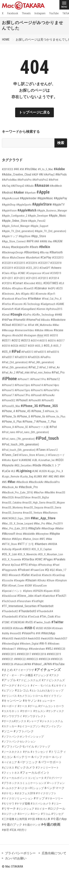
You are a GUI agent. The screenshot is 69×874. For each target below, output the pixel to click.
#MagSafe (34, 528)
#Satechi (47, 575)
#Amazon (41, 185)
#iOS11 (6, 340)
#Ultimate (18, 628)
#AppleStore (42, 204)
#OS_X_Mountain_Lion (50, 554)
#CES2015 (19, 262)
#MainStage (47, 528)
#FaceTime (21, 298)
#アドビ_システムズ (29, 680)
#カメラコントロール (30, 695)
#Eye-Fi (51, 293)
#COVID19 (55, 273)
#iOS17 (60, 340)
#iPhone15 (8, 390)
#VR (38, 633)
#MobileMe (29, 533)
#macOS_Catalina (11, 502)
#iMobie (39, 330)
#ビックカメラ (25, 767)
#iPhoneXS (48, 400)
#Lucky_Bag (26, 476)
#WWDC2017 (24, 654)
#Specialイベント (12, 590)
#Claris (6, 273)
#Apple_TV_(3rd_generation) (50, 231)
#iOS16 (52, 340)
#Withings (22, 648)
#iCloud (6, 325)
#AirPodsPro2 (40, 179)
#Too (57, 616)
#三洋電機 (8, 819)
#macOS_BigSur (40, 497)
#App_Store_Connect (14, 241)
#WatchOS (7, 638)
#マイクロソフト (46, 793)
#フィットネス (11, 772)
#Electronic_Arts (11, 293)
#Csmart (18, 283)
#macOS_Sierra (52, 507)
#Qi (47, 570)
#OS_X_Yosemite (11, 559)
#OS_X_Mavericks (27, 554)
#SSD (56, 590)
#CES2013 (57, 257)
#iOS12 (16, 340)
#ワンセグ (57, 813)
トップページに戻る (34, 112)
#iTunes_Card (10, 455)
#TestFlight (38, 601)
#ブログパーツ (53, 777)
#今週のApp (59, 819)
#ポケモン (8, 793)
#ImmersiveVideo (24, 330)
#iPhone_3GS (48, 406)
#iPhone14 (37, 385)
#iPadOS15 (40, 351)
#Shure (50, 580)
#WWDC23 (32, 659)
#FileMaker (34, 298)
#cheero (56, 268)
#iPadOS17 (8, 357)
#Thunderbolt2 (10, 611)
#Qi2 (52, 569)
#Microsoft (8, 534)
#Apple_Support (39, 225)
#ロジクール (56, 808)
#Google (16, 314)
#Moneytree (42, 533)
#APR (30, 241)
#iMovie (48, 330)
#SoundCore (40, 585)
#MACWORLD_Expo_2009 (16, 518)
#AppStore (24, 236)
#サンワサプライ (12, 716)
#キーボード (9, 706)
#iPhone (9, 378)
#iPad (16, 351)
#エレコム (22, 690)
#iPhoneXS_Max (11, 406)
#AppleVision (9, 210)
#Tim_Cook (47, 616)
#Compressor (33, 273)
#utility (5, 633)
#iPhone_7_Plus (46, 421)
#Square (48, 590)
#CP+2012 (19, 278)
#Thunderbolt (45, 606)
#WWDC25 (56, 659)
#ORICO (26, 549)
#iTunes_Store (27, 455)
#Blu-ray (44, 252)
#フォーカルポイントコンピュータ (23, 777)
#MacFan (39, 492)
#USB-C (29, 628)
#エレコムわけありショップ (46, 690)
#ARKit (43, 241)
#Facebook (8, 298)
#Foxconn (17, 304)
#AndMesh (56, 185)
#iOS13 (25, 340)
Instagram (39, 13)
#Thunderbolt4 (45, 611)
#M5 (4, 482)
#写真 (13, 829)
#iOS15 (43, 340)
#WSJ (49, 649)
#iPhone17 (8, 395)
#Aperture (30, 192)
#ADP (35, 174)
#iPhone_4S (23, 411)
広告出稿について (54, 853)
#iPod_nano (8, 432)
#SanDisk (36, 575)
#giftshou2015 (54, 308)
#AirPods (61, 174)
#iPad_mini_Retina (40, 372)
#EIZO (59, 288)
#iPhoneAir (48, 395)
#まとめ (7, 670)
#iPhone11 (24, 379)
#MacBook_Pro (28, 487)
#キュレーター (46, 700)
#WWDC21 (7, 659)
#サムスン (39, 711)
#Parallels (59, 559)
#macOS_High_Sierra (33, 502)
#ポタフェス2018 (25, 793)
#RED (5, 575)
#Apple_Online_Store (14, 221)
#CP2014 (54, 278)
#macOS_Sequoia (33, 507)
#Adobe (59, 169)
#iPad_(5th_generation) (15, 367)
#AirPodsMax (9, 179)
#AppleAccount (10, 198)
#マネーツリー (54, 798)
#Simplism (61, 580)
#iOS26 (14, 345)
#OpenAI (17, 549)
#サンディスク (55, 711)
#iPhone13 (8, 385)
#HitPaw (7, 320)
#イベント (24, 685)
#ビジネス (8, 767)
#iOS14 (35, 340)
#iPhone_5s (9, 416)
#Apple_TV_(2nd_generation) (18, 231)
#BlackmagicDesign (12, 252)
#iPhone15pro (22, 390)
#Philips (33, 564)
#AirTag (6, 185)
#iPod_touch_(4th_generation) (20, 444)
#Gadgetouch (48, 304)
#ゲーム (33, 706)
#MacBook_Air (10, 487)
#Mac (11, 482)
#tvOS (29, 622)
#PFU (24, 565)
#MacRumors (50, 512)
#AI (41, 174)
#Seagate (19, 580)
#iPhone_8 (8, 427)
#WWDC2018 (39, 654)
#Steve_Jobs (25, 596)
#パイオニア (9, 762)
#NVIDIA (52, 544)
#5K (22, 169)
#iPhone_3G (29, 406)
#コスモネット (11, 711)
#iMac (56, 324)
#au (50, 241)
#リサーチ (9, 808)
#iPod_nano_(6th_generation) (32, 432)
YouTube (54, 13)
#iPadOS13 (27, 351)
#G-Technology (31, 304)
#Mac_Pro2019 (54, 523)
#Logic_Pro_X (55, 471)
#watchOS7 (60, 638)
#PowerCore (37, 569)
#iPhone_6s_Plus (55, 416)
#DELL (39, 283)
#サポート (26, 711)
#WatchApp (48, 633)
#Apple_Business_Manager (52, 210)
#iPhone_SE (21, 427)
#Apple (43, 192)
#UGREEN (7, 628)
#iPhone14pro (51, 385)
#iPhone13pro (22, 385)
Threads (26, 13)
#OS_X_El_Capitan (41, 549)
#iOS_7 (57, 345)
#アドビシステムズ (53, 680)
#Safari (25, 575)
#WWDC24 (44, 659)
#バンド (57, 757)
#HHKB (58, 314)
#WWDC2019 (54, 654)
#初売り (22, 829)
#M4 (62, 476)
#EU (32, 293)
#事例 (39, 819)
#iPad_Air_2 (8, 372)
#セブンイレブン (51, 726)
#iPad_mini (23, 372)
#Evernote (41, 293)
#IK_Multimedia (43, 324)
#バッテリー (22, 757)
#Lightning (23, 471)
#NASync (17, 538)
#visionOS (15, 633)
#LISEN (43, 471)
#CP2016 (7, 283)
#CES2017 (43, 262)
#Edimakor (40, 288)
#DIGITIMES (50, 283)
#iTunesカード (56, 455)
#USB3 (39, 628)
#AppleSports (23, 204)
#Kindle (36, 465)
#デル (26, 751)
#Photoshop (45, 564)
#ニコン (7, 757)
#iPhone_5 (37, 411)
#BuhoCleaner (17, 257)
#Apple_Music (57, 215)
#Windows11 (9, 648)
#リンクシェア (25, 808)
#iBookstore (58, 320)
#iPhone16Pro (51, 390)
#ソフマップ (42, 746)
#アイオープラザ (24, 669)
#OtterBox (28, 559)
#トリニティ (57, 751)
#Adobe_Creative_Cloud (16, 174)
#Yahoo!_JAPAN (42, 664)
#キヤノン (30, 700)
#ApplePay (60, 198)
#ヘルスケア (9, 788)
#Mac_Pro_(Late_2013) (14, 528)
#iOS (46, 335)
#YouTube (59, 664)
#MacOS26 (8, 497)
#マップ (39, 798)
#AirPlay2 (49, 174)
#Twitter (57, 622)
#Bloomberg (31, 252)
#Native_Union (31, 538)
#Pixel (56, 564)
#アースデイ (9, 685)
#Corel (45, 273)
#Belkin (44, 247)
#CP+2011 (7, 278)
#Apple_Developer (38, 215)
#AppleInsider (28, 198)
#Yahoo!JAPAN (22, 664)
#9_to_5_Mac (45, 169)
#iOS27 (23, 345)
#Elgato (25, 293)
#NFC (42, 538)
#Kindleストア (51, 465)
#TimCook (33, 616)
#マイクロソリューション (17, 798)
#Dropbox (17, 288)
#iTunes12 (52, 449)
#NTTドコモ (26, 544)
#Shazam (31, 580)
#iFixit (31, 324)
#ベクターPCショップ (31, 788)
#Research (15, 575)
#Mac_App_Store (43, 518)
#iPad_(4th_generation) (41, 362)
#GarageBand (28, 308)
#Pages (48, 559)
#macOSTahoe (23, 497)
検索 (60, 143)
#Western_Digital (29, 643)
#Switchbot (48, 595)
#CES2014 (7, 262)
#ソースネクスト (12, 751)
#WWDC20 (59, 648)
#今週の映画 (50, 824)
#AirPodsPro (24, 179)
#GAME (60, 304)
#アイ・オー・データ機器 (17, 675)
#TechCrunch (9, 601)
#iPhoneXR (35, 400)
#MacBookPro (52, 482)
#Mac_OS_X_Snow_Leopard (17, 523)
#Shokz (41, 580)
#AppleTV (59, 204)
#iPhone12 (53, 379)
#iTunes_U (41, 455)
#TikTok (23, 616)
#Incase (58, 330)
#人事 (46, 819)
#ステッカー (9, 726)
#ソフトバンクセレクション (19, 741)
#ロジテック (9, 813)
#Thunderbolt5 (10, 616)
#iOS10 (54, 335)
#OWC (39, 559)
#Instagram (30, 335)
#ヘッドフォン (56, 783)
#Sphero (27, 590)
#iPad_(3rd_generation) (15, 362)
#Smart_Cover (16, 585)
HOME (5, 39)
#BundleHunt (33, 257)
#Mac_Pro (39, 523)
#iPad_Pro (58, 372)
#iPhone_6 (23, 416)
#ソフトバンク (24, 731)
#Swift (38, 595)
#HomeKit (19, 320)
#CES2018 (56, 262)
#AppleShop (9, 204)
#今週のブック (12, 824)
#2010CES (7, 169)
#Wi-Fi (43, 643)
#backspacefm (20, 247)
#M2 (50, 476)
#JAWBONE (25, 460)
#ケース (22, 706)
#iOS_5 (39, 345)
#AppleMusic (45, 198)
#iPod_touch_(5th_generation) (18, 449)
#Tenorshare (24, 601)
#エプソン (8, 690)
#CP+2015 (31, 278)
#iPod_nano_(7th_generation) (18, 438)
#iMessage (8, 330)
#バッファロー (41, 757)
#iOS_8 (6, 352)
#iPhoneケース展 (39, 427)
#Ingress (7, 335)
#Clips (13, 273)
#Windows (53, 643)
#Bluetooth (56, 252)
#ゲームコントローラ (51, 706)
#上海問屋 (21, 819)
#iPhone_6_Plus (12, 421)
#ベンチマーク (54, 788)
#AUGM (57, 241)
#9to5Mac (31, 169)
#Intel (40, 335)
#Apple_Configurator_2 (14, 215)
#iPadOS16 (53, 351)
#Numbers (41, 544)
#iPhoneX (22, 400)
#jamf (15, 460)
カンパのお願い (15, 858)
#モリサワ (8, 803)
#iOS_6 (48, 345)
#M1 (45, 476)
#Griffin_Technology (43, 314)
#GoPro (27, 314)
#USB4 (47, 628)
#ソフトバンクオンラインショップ (23, 736)
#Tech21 (61, 596)
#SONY (28, 585)
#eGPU (51, 288)
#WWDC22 (20, 659)
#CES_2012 (32, 267)
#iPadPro (45, 357)
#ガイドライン (53, 695)
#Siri (4, 585)
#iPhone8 (36, 395)
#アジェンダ (41, 675)
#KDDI (59, 460)
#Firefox (6, 304)
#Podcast (24, 570)
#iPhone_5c (51, 411)
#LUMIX (38, 476)
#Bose (5, 257)
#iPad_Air (54, 367)
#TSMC (6, 622)
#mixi (19, 533)
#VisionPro (28, 633)
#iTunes (41, 450)
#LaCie (6, 471)
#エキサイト (59, 685)
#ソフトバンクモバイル (18, 746)
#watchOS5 (34, 638)
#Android (7, 192)
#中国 (31, 819)
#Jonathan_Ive (46, 460)
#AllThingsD (17, 185)
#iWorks (6, 460)
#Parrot (6, 564)
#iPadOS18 (21, 357)
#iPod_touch (47, 438)
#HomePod (33, 320)
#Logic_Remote (10, 476)
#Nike (49, 538)
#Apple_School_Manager (16, 225)
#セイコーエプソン (29, 726)
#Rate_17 (61, 569)
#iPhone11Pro (38, 379)
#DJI (61, 283)
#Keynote (8, 465)
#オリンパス (9, 695)
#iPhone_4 (8, 411)
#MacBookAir (36, 482)
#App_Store (38, 236)
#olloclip (7, 549)
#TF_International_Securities (19, 606)
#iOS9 (31, 345)
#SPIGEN (38, 590)
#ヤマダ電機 (22, 803)
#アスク (54, 675)
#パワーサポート (50, 762)
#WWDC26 (7, 664)
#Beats (34, 247)
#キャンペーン (12, 700)
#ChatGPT (44, 267)
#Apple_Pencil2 (36, 220)
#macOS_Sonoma (12, 512)
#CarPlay (45, 257)
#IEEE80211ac (19, 324)
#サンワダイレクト (34, 716)
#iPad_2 (33, 367)
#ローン (35, 813)
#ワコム (46, 813)
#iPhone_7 (28, 421)
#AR (36, 241)
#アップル (9, 680)
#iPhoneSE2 (8, 400)
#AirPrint (53, 179)
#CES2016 (31, 262)
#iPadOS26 (34, 357)
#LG (13, 471)
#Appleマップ (10, 236)
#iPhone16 (37, 390)
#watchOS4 (20, 638)
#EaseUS (29, 288)
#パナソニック (28, 762)
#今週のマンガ (31, 824)
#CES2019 (7, 267)
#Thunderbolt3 (27, 611)
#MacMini (49, 492)
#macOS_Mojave (55, 502)
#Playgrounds (9, 569)
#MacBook (22, 482)
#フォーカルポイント (35, 772)
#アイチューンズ (48, 670)
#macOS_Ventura (32, 512)
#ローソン (24, 813)
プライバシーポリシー (20, 853)
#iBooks (45, 319)
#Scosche (7, 580)
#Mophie (54, 534)
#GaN (17, 308)
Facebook (12, 13)
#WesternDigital (10, 643)
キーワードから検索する (21, 131)
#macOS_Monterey (12, 507)
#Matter (59, 528)
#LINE (35, 471)
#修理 (5, 829)
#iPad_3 (43, 367)
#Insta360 (17, 335)
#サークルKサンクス (14, 721)
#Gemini (40, 308)
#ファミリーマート (47, 767)
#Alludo (29, 185)
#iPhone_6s (38, 416)
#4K (16, 169)
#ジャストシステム (51, 721)
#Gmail (6, 314)
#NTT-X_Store (9, 544)
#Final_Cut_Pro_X (52, 298)
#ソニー (7, 731)
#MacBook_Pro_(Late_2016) (17, 492)
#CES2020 (19, 267)
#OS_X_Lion (9, 554)
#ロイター (41, 808)
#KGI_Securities (23, 465)
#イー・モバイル (41, 685)
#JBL (35, 460)
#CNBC (21, 273)
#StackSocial (9, 595)
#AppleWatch (26, 210)
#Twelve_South (42, 622)
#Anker (19, 192)
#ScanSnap (58, 575)
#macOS (60, 492)
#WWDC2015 (9, 654)
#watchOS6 (47, 638)
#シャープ (33, 721)
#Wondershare (37, 648)
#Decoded (29, 283)
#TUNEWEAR (18, 622)
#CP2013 (43, 278)
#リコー (56, 803)
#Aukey (6, 247)
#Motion (6, 538)
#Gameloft (8, 308)
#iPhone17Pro (22, 395)
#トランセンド (39, 751)
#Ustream (57, 628)
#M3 (56, 476)
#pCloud (15, 564)
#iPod (53, 427)
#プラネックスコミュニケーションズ (24, 783)
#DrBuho (6, 288)
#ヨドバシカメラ (41, 803)
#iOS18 (6, 345)
